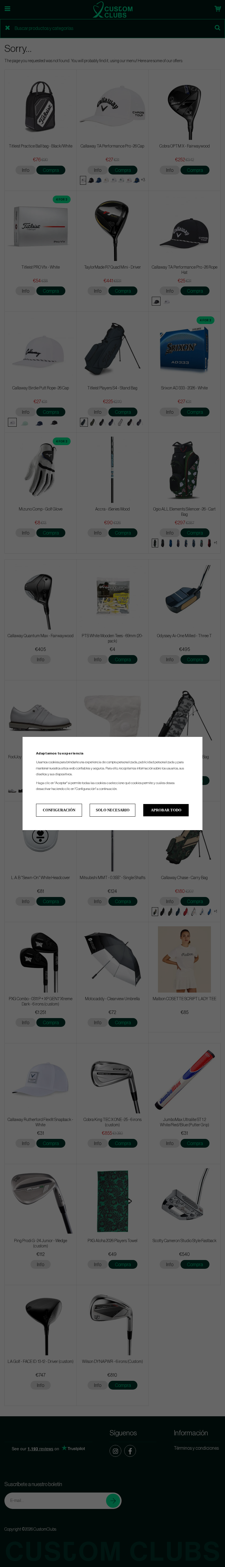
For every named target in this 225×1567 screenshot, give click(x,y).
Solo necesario (112, 810)
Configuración (59, 810)
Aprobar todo (166, 810)
